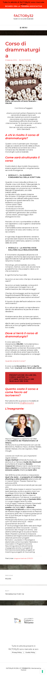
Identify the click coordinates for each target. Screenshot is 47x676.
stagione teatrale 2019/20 (23, 558)
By (25, 60)
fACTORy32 (23, 16)
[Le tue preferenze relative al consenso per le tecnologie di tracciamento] (42, 671)
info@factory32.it (27, 403)
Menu (24, 28)
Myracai (23, 670)
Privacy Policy (17, 652)
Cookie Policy (30, 652)
